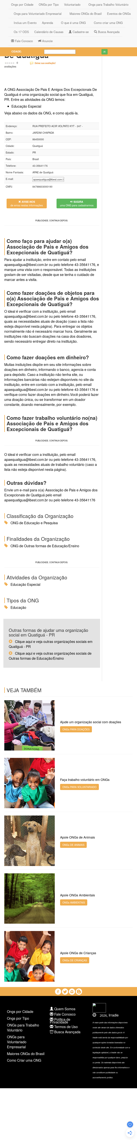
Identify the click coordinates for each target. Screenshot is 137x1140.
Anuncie (47, 41)
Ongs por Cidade (22, 4)
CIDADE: (16, 51)
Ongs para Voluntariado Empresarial (36, 13)
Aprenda (47, 23)
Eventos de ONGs (119, 13)
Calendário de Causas (48, 32)
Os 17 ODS (20, 32)
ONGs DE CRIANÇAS (74, 960)
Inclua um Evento (24, 23)
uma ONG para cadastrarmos (76, 203)
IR (104, 51)
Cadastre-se (80, 32)
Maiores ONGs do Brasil (84, 13)
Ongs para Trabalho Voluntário (107, 4)
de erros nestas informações (27, 203)
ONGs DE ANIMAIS (73, 845)
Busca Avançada (108, 32)
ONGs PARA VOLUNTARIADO (79, 787)
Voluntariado (72, 4)
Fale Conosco (23, 41)
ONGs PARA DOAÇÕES (76, 729)
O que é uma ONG (72, 23)
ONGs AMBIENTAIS (73, 902)
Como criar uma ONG (107, 23)
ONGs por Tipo (49, 4)
